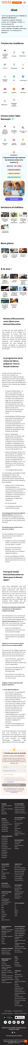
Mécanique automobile (7, 975)
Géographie (4, 869)
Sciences (4, 934)
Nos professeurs (18, 819)
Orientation (17, 825)
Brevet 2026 (4, 813)
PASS (3, 918)
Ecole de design (18, 876)
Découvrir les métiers (19, 871)
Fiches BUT (4, 854)
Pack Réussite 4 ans (6, 887)
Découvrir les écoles (19, 873)
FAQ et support (18, 842)
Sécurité (16, 984)
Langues (4, 943)
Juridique (17, 979)
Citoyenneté (17, 828)
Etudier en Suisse (5, 952)
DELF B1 (16, 910)
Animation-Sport (19, 976)
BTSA (3, 907)
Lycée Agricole (5, 904)
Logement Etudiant (19, 891)
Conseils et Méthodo (19, 928)
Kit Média (17, 848)
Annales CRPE (5, 831)
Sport (16, 826)
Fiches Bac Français (6, 848)
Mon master (17, 950)
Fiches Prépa (4, 852)
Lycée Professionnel (6, 902)
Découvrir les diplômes (20, 867)
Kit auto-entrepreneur (7, 982)
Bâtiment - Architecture (7, 972)
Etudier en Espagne (6, 953)
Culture (16, 978)
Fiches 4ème (5, 841)
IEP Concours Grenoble (20, 1000)
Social (3, 940)
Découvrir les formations (20, 869)
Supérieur (17, 962)
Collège (3, 895)
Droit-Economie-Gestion (7, 929)
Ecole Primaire (5, 893)
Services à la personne (7, 977)
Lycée (16, 960)
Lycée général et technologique (5, 899)
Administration (18, 974)
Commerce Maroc (19, 996)
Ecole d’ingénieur (19, 878)
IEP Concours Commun (20, 998)
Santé (3, 938)
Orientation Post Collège (20, 948)
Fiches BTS (4, 850)
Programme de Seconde (20, 812)
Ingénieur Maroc (18, 990)
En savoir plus (10, 781)
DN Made (4, 916)
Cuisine (3, 962)
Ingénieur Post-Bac (19, 988)
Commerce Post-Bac (20, 991)
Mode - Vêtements (6, 965)
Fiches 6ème (5, 838)
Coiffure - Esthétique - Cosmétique (7, 968)
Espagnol (4, 876)
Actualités (17, 843)
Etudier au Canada (6, 950)
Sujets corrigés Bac (19, 935)
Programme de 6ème (20, 805)
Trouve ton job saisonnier (18, 897)
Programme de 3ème (20, 811)
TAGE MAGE (17, 1002)
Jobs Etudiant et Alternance (18, 894)
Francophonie (18, 832)
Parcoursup (17, 866)
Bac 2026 (4, 812)
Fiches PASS (4, 855)
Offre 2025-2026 (5, 885)
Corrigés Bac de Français (18, 938)
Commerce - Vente (6, 970)
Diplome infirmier (5, 920)
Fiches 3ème (4, 843)
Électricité (4, 974)
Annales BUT (4, 829)
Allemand (4, 878)
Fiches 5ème (5, 839)
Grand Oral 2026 (18, 952)
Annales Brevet (5, 822)
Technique (17, 986)
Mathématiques (5, 866)
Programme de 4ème (20, 809)
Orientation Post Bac (19, 946)
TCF (15, 906)
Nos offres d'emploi (17, 1011)
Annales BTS (4, 826)
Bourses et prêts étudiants (18, 889)
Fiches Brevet (5, 847)
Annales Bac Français (7, 824)
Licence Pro (4, 914)
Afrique (16, 830)
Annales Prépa (5, 827)
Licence (3, 912)
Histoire (3, 867)
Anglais (3, 874)
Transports (4, 963)
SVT (2, 871)
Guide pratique (18, 966)
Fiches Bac (4, 845)
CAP (2, 897)
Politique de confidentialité (11, 791)
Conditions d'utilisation (7, 1013)
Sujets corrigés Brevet (20, 933)
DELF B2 (16, 912)
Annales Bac (5, 820)
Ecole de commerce (19, 874)
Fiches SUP (4, 857)
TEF (15, 908)
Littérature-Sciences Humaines (6, 932)
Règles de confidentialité (20, 1013)
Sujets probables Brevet (20, 930)
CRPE (16, 972)
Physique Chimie (5, 873)
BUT (2, 909)
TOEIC (16, 913)
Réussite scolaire (19, 823)
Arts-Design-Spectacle (7, 936)
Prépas (3, 911)
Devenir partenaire (19, 880)
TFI (15, 905)
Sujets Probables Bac (20, 932)
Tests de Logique (19, 1005)
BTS (2, 905)
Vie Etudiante (18, 887)
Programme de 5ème (20, 807)
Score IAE (17, 1003)
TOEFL (16, 915)
